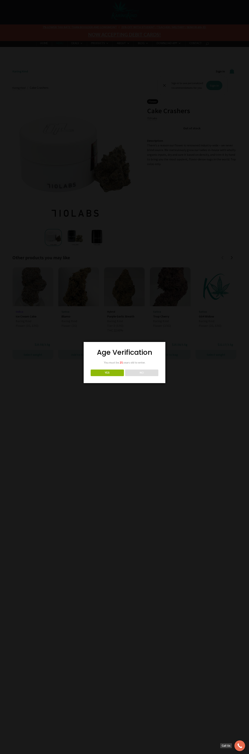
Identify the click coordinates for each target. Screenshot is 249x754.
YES (107, 372)
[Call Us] (239, 745)
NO (142, 372)
